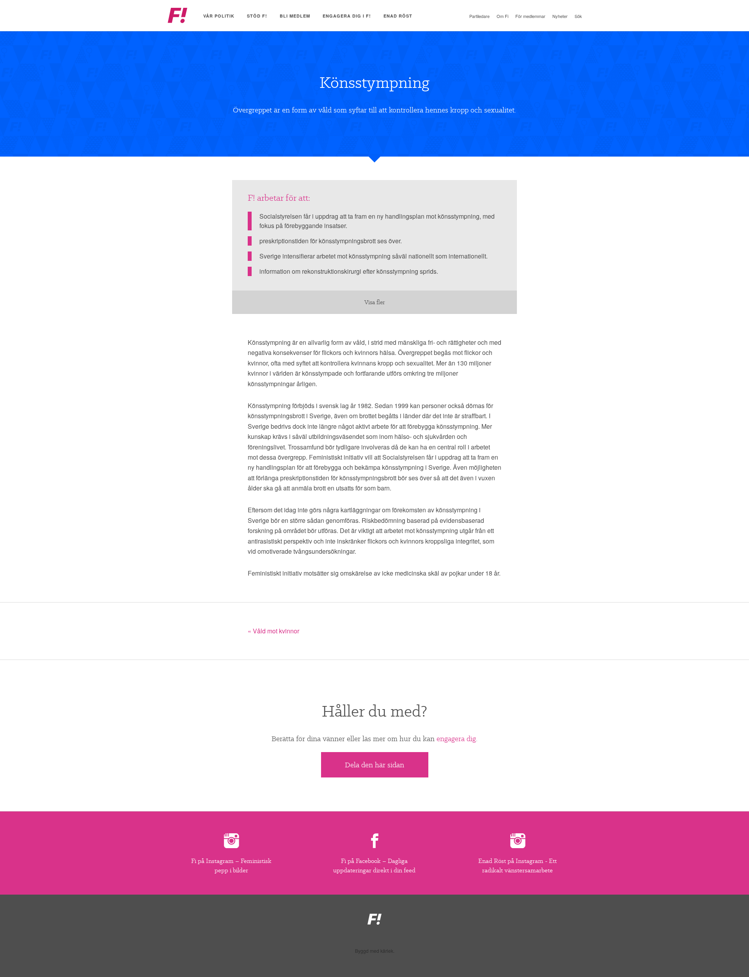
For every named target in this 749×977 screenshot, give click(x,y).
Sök (578, 16)
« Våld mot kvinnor (273, 630)
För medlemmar (530, 16)
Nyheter (560, 16)
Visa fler (374, 302)
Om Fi (502, 16)
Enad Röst (397, 16)
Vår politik (218, 16)
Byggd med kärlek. (374, 951)
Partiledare (479, 16)
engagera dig (456, 738)
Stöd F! (257, 16)
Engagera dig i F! (347, 16)
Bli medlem (295, 16)
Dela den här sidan (374, 765)
